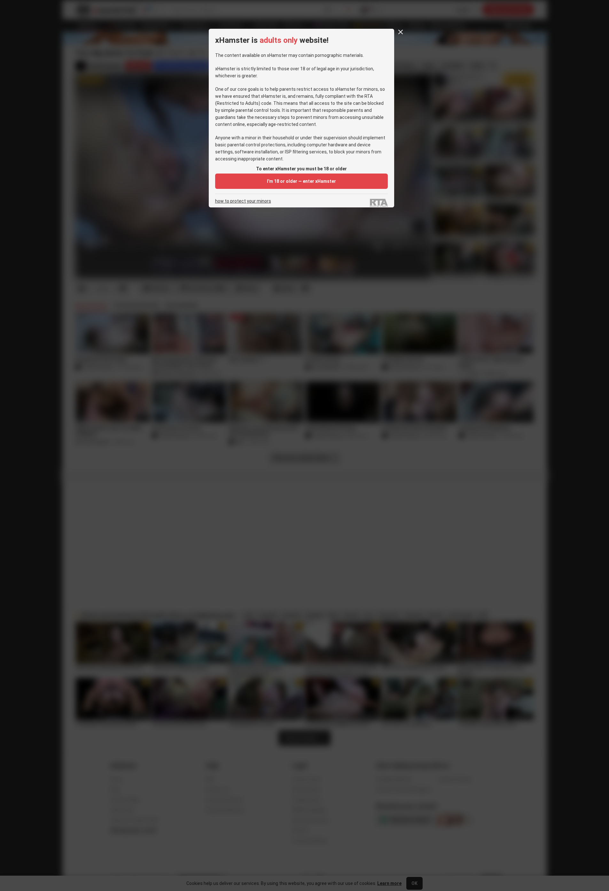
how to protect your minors (243, 201)
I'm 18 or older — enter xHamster (301, 181)
